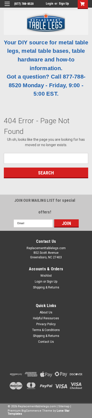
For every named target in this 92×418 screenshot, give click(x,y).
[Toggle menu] (7, 7)
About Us (46, 312)
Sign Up (64, 3)
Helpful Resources (46, 318)
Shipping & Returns (46, 287)
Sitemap (64, 406)
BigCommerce (31, 410)
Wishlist (46, 275)
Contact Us (46, 342)
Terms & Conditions (46, 330)
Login (49, 3)
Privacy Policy (46, 324)
